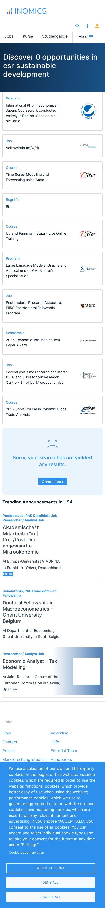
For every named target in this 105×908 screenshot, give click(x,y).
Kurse (28, 36)
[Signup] (97, 26)
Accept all (50, 897)
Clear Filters (53, 481)
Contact (9, 742)
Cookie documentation (26, 852)
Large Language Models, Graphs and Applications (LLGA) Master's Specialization (36, 270)
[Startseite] (31, 11)
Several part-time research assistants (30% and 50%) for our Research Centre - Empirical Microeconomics (36, 377)
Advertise (59, 733)
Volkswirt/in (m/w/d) (22, 148)
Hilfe (55, 742)
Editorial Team (64, 751)
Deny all (50, 882)
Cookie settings (50, 868)
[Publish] (87, 26)
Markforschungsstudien (24, 759)
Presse (8, 751)
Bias (9, 206)
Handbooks (61, 759)
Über (6, 733)
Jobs (9, 36)
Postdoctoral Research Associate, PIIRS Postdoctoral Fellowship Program (34, 307)
